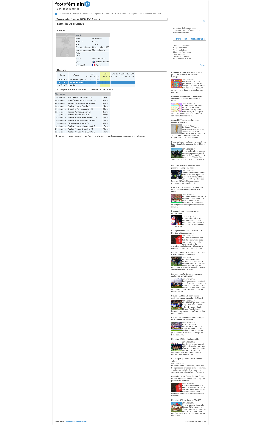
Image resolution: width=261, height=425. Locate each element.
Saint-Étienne (74, 100)
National (86, 13)
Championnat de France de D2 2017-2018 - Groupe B (78, 19)
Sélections (64, 13)
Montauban (87, 126)
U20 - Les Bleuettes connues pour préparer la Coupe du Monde (185, 167)
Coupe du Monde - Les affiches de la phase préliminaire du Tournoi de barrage (186, 75)
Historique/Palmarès (181, 32)
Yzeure (71, 112)
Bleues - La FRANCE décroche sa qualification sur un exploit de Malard (187, 297)
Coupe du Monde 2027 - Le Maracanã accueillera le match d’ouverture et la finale (186, 98)
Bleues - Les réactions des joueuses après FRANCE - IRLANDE (186, 275)
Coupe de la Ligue (180, 50)
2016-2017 (62, 79)
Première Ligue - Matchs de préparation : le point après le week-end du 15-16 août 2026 (188, 144)
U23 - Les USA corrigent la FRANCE (186, 400)
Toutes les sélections (181, 57)
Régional (97, 13)
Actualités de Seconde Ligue (184, 28)
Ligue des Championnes (182, 52)
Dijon (70, 123)
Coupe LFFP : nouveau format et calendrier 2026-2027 (185, 121)
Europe (76, 13)
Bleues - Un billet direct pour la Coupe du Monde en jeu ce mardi (187, 319)
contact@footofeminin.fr (76, 422)
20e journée (60, 129)
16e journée (60, 120)
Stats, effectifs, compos (150, 13)
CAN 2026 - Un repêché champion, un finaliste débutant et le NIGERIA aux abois (187, 189)
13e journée (60, 115)
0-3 (93, 126)
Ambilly (85, 106)
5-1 (88, 123)
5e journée (60, 100)
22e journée (60, 132)
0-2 (93, 132)
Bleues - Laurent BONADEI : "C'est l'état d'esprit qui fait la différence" (188, 253)
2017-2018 (62, 82)
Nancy (84, 115)
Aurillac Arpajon (102, 62)
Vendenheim (73, 103)
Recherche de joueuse (182, 59)
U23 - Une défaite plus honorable (185, 339)
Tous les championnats (182, 46)
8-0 (94, 103)
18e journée (60, 126)
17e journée (60, 123)
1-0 (93, 97)
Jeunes (108, 13)
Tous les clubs (179, 54)
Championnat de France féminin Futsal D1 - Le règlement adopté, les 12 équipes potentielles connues (188, 378)
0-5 (92, 129)
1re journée (60, 97)
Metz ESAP (73, 97)
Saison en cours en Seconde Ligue (187, 30)
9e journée (60, 106)
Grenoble (72, 109)
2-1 (90, 106)
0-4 (95, 117)
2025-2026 (62, 85)
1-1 (90, 112)
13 (86, 82)
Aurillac (72, 85)
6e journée (60, 103)
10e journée (60, 109)
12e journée (60, 112)
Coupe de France (180, 48)
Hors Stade (120, 13)
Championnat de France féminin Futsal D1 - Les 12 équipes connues (187, 232)
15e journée (60, 117)
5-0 (95, 100)
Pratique (132, 13)
